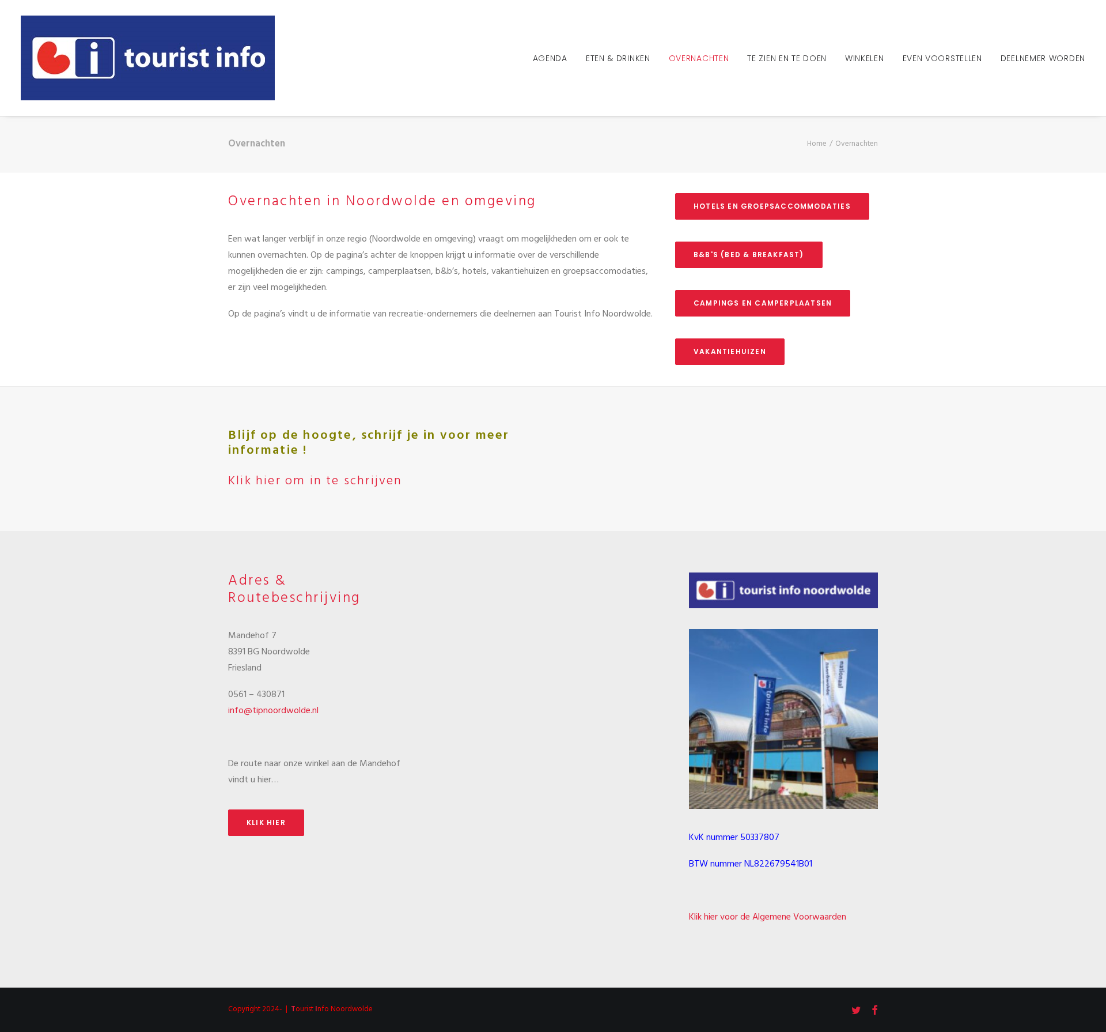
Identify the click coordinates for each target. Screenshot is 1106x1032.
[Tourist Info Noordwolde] (148, 58)
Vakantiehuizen (730, 351)
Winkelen (864, 58)
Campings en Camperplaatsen (763, 303)
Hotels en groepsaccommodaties (772, 206)
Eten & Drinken (618, 58)
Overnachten (699, 58)
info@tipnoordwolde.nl (273, 710)
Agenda (550, 58)
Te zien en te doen (787, 58)
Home (817, 144)
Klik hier (266, 822)
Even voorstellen (942, 58)
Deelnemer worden (1043, 58)
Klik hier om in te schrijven (315, 481)
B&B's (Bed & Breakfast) (749, 254)
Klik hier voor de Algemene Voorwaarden (767, 917)
